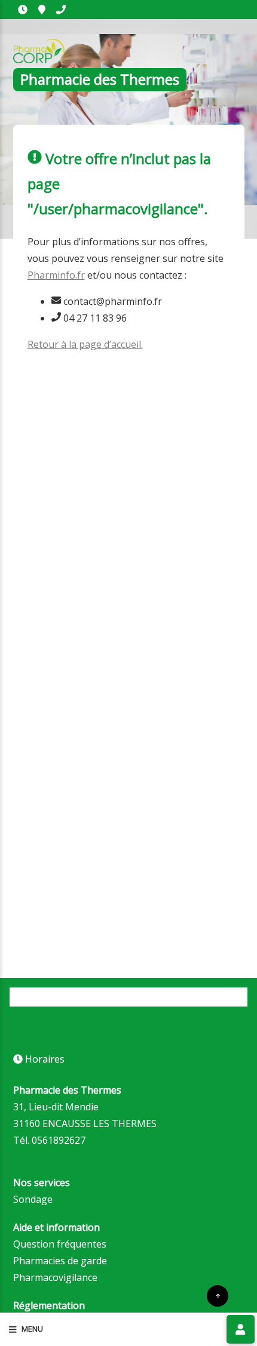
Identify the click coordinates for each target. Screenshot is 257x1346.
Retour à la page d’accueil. (85, 344)
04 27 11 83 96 (94, 318)
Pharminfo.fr (56, 275)
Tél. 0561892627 (49, 1140)
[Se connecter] (241, 1329)
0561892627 (61, 9)
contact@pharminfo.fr (111, 301)
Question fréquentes (59, 1244)
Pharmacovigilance (55, 1277)
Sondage (33, 1199)
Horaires (22, 9)
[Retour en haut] (217, 1296)
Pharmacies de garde (60, 1260)
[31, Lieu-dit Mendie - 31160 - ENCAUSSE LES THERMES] (41, 9)
